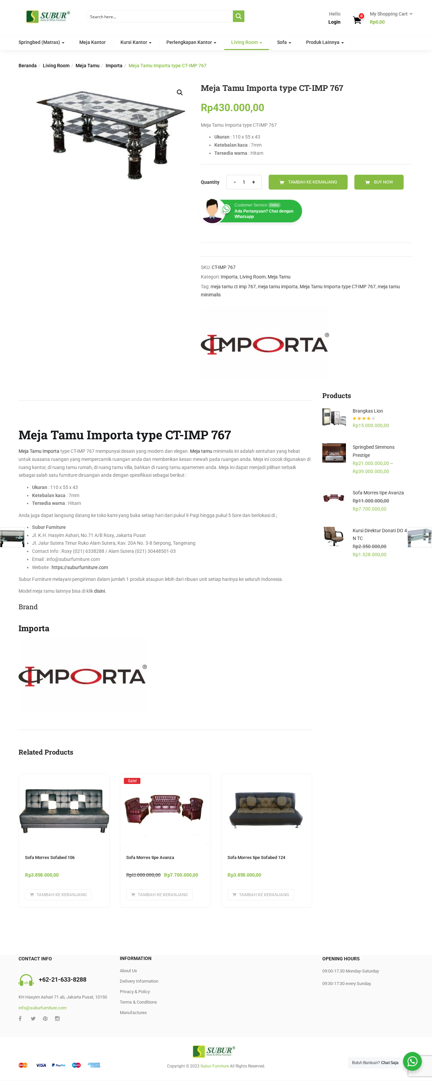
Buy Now (383, 182)
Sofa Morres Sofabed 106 (50, 857)
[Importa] (265, 343)
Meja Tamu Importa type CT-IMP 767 (338, 286)
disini (99, 591)
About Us (128, 970)
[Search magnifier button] (238, 16)
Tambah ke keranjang (312, 182)
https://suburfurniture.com (80, 567)
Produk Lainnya (323, 42)
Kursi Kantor (134, 42)
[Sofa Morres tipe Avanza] (165, 780)
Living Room (245, 42)
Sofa (282, 42)
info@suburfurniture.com (42, 1007)
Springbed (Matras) (40, 42)
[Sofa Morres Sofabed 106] (64, 778)
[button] (389, 18)
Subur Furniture (214, 1066)
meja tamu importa (278, 286)
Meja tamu (201, 451)
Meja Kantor (92, 42)
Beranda (28, 65)
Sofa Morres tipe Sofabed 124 (256, 857)
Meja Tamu (88, 65)
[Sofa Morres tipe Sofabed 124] (267, 778)
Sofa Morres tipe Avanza (150, 857)
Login (334, 22)
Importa (114, 65)
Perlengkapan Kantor (189, 42)
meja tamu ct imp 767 (233, 286)
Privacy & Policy (135, 991)
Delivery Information (139, 981)
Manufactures (133, 1012)
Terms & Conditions (138, 1002)
